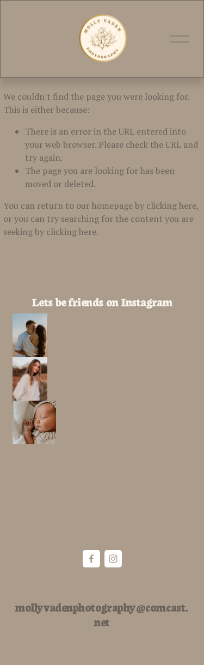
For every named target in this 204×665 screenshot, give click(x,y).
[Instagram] (113, 558)
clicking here (171, 205)
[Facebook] (91, 558)
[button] (30, 335)
